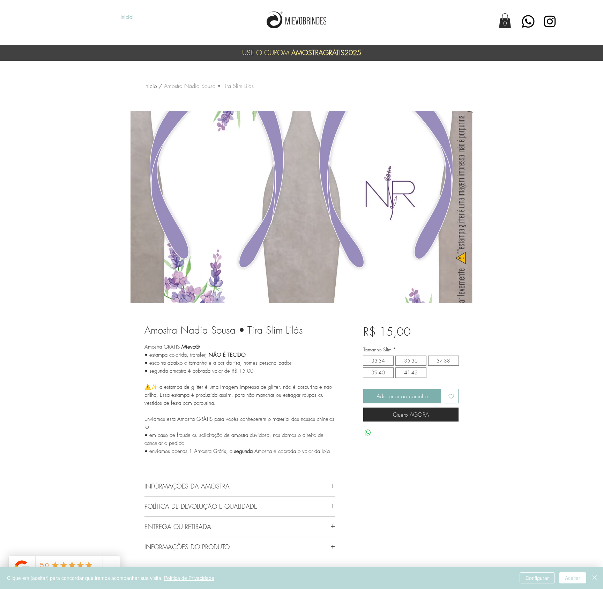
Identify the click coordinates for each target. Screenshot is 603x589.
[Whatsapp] (528, 21)
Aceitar (572, 577)
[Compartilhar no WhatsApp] (368, 432)
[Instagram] (550, 21)
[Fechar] (594, 577)
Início (150, 86)
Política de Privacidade (189, 577)
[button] (505, 20)
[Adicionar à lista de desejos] (451, 396)
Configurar (537, 577)
